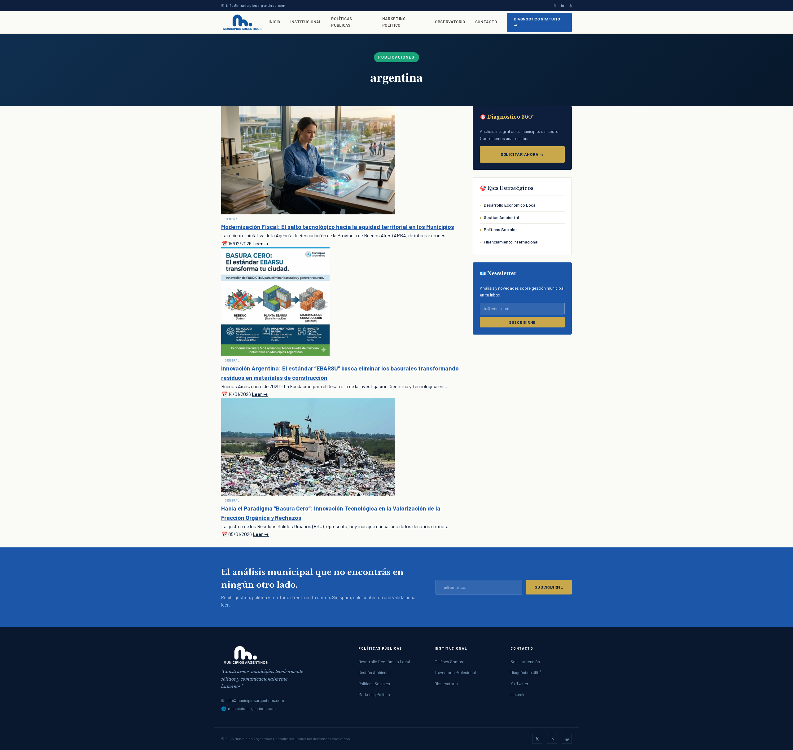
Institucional (305, 21)
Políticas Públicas (341, 22)
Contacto (486, 21)
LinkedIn (517, 694)
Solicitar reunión (525, 661)
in (562, 5)
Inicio (274, 21)
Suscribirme (522, 322)
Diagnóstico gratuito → (537, 22)
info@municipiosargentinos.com (255, 5)
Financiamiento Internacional (511, 241)
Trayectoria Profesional (455, 672)
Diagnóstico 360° (525, 672)
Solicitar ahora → (522, 154)
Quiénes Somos (449, 661)
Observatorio (450, 21)
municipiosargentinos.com (252, 708)
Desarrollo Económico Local (510, 205)
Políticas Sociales (501, 229)
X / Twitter (519, 683)
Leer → (260, 243)
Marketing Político (394, 22)
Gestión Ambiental (501, 217)
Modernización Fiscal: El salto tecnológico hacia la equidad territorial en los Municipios (337, 226)
